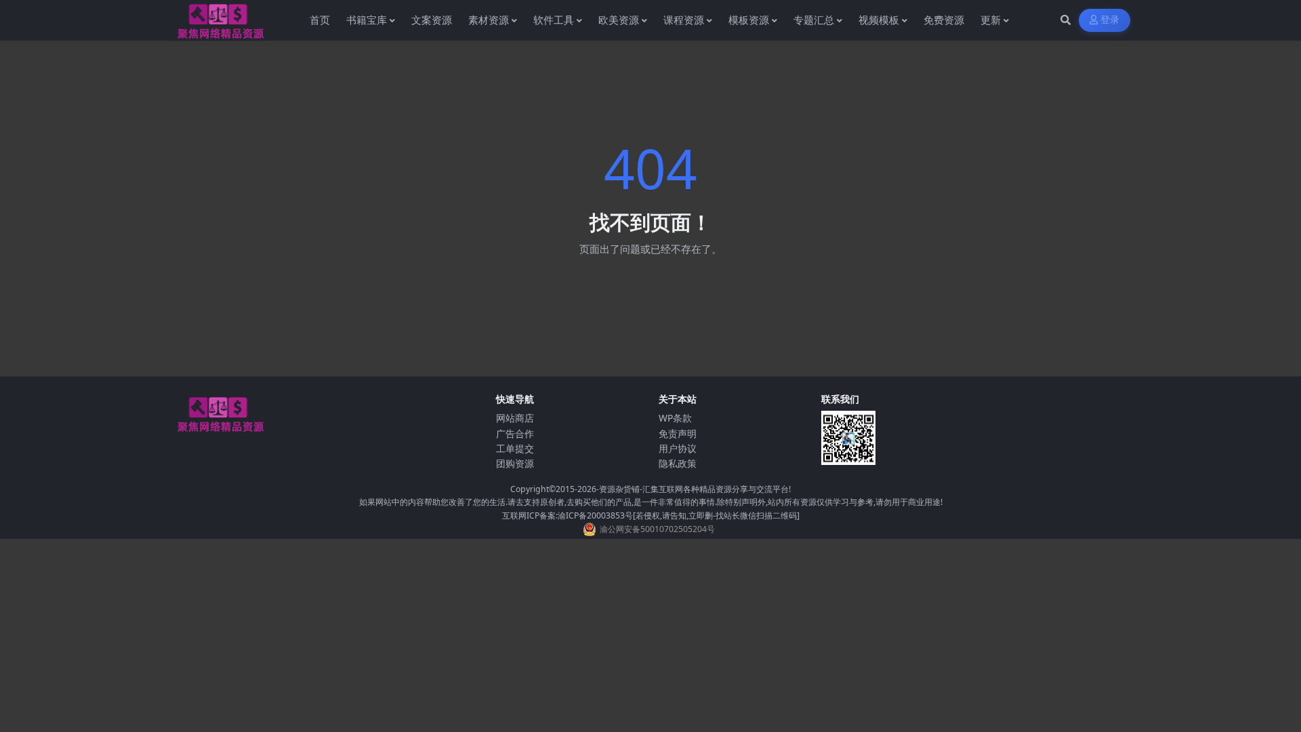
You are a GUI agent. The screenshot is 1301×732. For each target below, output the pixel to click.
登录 (1110, 20)
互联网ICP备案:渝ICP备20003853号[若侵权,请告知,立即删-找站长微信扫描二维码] (651, 515)
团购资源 (515, 463)
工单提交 (515, 448)
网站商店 (515, 417)
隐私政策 (678, 463)
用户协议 (678, 448)
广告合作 (515, 433)
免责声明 (678, 433)
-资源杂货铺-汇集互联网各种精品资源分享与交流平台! (693, 489)
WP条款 (675, 417)
